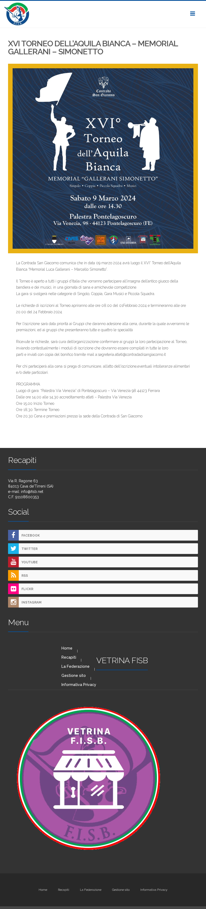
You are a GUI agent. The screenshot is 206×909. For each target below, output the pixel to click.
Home (66, 648)
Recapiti (68, 657)
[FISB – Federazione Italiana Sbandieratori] (103, 14)
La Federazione (75, 666)
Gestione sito (73, 675)
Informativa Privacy (78, 684)
